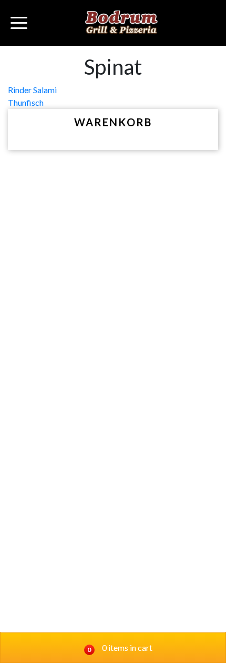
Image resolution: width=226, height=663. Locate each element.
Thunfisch (26, 102)
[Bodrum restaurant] (121, 23)
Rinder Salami (32, 90)
